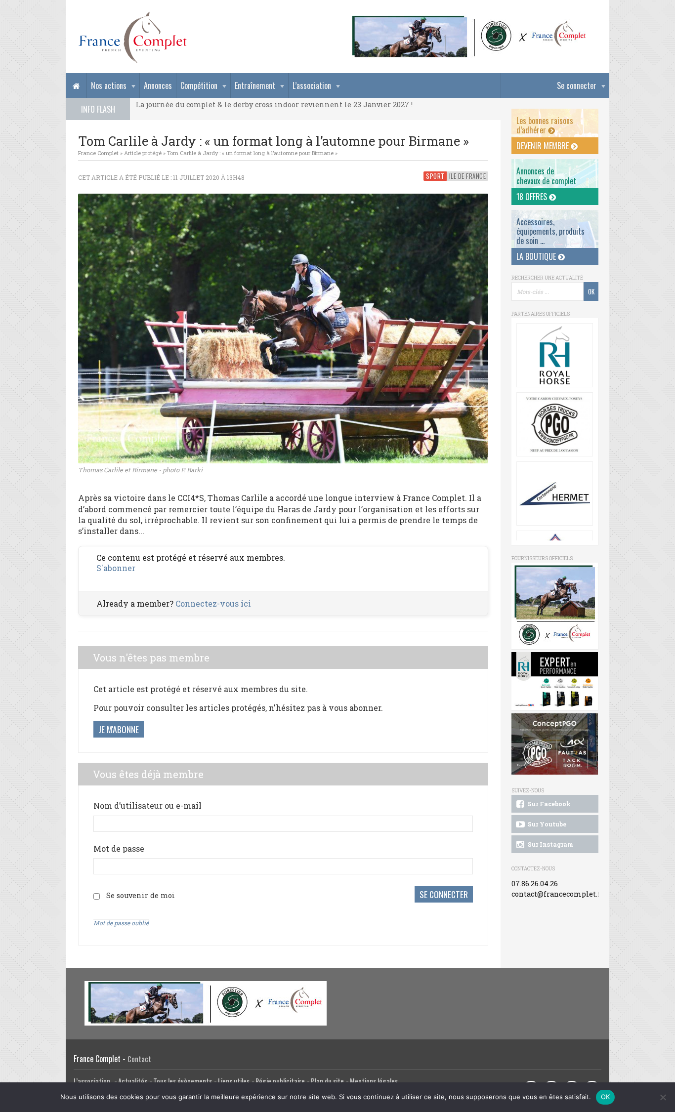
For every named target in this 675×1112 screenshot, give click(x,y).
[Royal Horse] (554, 355)
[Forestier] (469, 20)
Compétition (198, 85)
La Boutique (537, 256)
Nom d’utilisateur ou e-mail (147, 805)
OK (605, 1097)
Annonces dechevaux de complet (546, 175)
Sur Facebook (548, 804)
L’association (312, 85)
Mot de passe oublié (121, 923)
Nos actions (109, 85)
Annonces (158, 85)
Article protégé (143, 153)
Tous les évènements (182, 1081)
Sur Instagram (549, 844)
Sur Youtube (546, 824)
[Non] (663, 1097)
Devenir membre (543, 146)
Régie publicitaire (280, 1081)
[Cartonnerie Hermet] (554, 493)
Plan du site (327, 1081)
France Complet (98, 153)
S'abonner (115, 568)
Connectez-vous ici (213, 603)
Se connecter (576, 85)
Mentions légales (374, 1081)
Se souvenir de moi (140, 895)
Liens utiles (234, 1081)
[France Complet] (132, 37)
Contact (139, 1059)
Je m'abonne (118, 729)
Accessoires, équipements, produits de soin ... (550, 231)
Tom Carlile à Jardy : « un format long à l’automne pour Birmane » (252, 153)
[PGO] (554, 744)
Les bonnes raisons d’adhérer (544, 125)
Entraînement (255, 85)
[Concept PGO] (554, 424)
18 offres (532, 197)
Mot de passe (118, 848)
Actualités (132, 1081)
